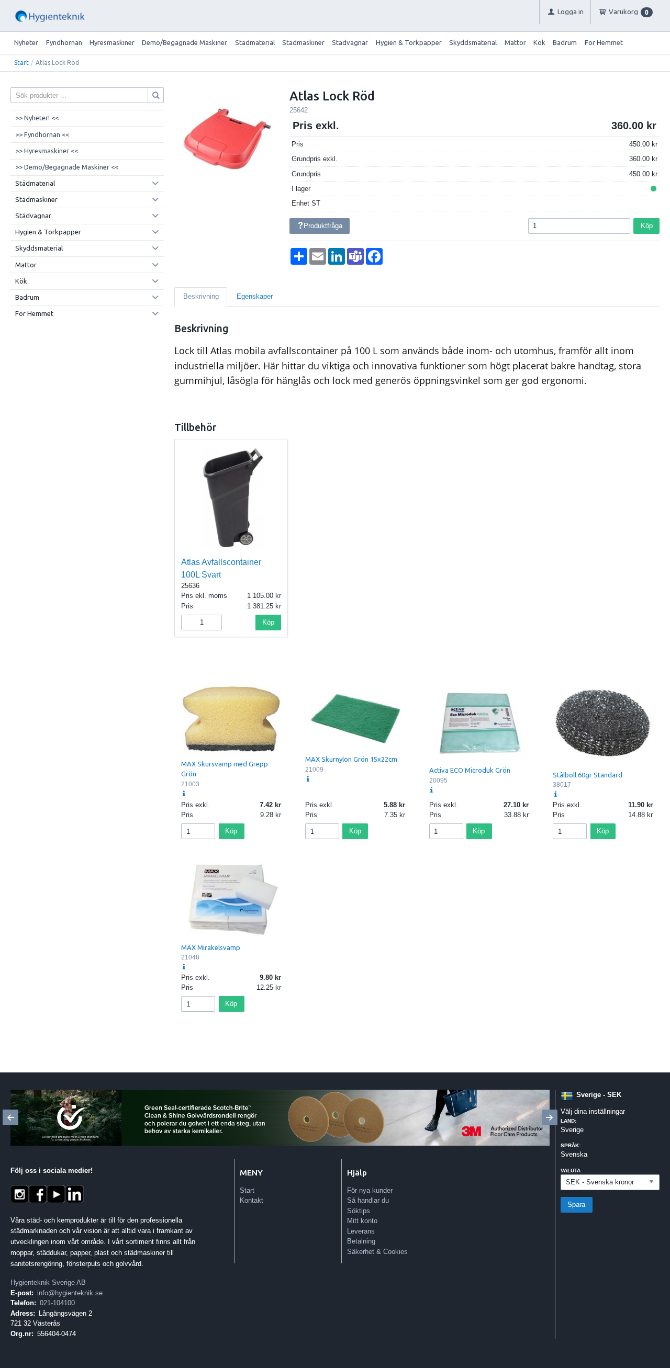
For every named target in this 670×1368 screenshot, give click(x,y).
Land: (568, 1121)
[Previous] (10, 1117)
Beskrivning (201, 296)
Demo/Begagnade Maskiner (184, 42)
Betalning (361, 1241)
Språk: (570, 1145)
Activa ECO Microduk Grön (469, 770)
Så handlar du (368, 1200)
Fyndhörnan (64, 42)
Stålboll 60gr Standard (587, 774)
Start (21, 62)
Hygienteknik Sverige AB (48, 1282)
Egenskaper (255, 296)
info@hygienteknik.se (70, 1293)
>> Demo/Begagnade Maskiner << (66, 167)
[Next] (549, 1117)
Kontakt (251, 1200)
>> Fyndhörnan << (42, 134)
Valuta (570, 1170)
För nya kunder (370, 1190)
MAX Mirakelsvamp (210, 947)
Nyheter (26, 42)
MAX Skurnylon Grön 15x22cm (351, 759)
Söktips (358, 1211)
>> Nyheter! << (37, 117)
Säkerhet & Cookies (377, 1252)
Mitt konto (362, 1221)
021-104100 (57, 1303)
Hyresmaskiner (112, 42)
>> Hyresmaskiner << (46, 150)
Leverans (361, 1231)
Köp (647, 226)
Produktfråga (323, 226)
